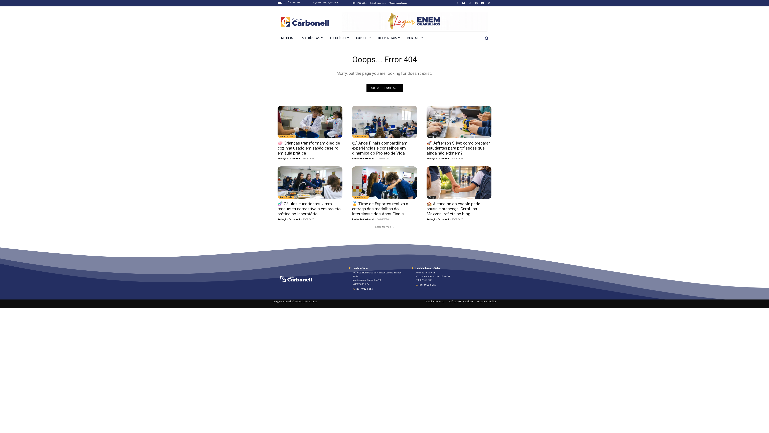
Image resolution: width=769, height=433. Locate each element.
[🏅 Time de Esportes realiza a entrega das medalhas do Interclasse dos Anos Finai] (384, 182)
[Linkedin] (469, 3)
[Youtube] (482, 3)
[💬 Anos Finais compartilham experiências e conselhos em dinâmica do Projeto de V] (384, 122)
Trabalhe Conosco (434, 301)
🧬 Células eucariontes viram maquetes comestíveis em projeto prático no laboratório (309, 208)
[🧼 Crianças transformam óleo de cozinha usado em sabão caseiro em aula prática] (310, 122)
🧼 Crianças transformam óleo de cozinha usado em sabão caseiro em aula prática (309, 148)
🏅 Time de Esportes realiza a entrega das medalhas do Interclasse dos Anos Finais (380, 208)
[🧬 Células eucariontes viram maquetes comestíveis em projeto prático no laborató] (310, 182)
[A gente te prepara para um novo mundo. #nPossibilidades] (310, 22)
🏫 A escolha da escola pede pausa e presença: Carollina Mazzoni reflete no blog (453, 208)
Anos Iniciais (286, 136)
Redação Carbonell (289, 158)
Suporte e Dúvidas (486, 301)
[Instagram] (463, 3)
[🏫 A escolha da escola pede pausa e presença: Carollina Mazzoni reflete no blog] (459, 182)
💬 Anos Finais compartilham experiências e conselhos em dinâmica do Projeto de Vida (379, 148)
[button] (486, 38)
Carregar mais (383, 227)
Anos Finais (360, 136)
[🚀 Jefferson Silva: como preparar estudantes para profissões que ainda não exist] (459, 122)
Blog (431, 136)
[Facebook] (457, 3)
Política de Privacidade (461, 301)
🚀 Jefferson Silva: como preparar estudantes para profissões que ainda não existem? (458, 148)
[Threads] (488, 3)
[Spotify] (476, 3)
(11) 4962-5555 (364, 289)
